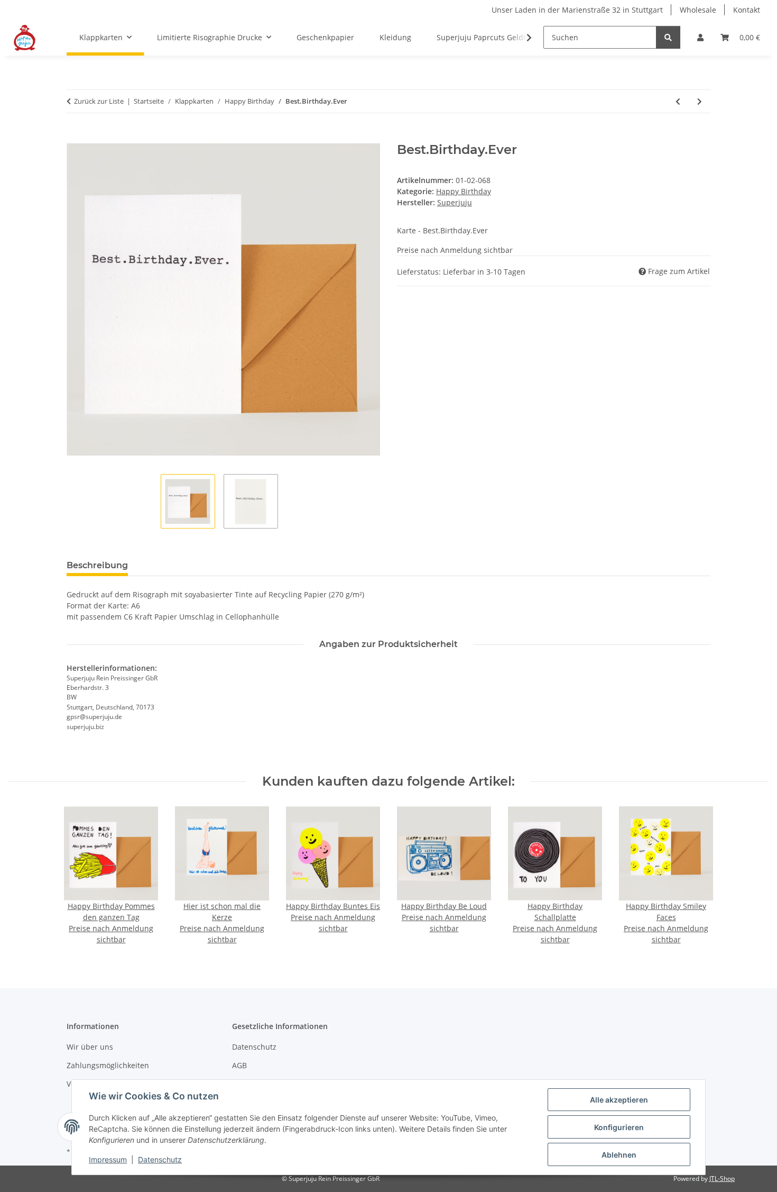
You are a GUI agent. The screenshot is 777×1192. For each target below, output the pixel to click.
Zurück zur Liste (99, 101)
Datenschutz (160, 1159)
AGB (239, 1065)
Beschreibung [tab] (97, 565)
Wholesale (698, 10)
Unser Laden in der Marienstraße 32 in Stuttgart (577, 10)
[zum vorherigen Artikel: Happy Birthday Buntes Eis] (678, 101)
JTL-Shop (722, 1178)
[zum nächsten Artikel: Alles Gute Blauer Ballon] (699, 101)
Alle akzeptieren (619, 1099)
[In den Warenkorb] (75, 136)
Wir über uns (90, 1047)
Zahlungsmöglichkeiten (108, 1065)
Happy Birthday (463, 191)
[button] (700, 37)
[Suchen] (668, 37)
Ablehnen (619, 1154)
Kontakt (746, 10)
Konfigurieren (619, 1127)
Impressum (108, 1159)
